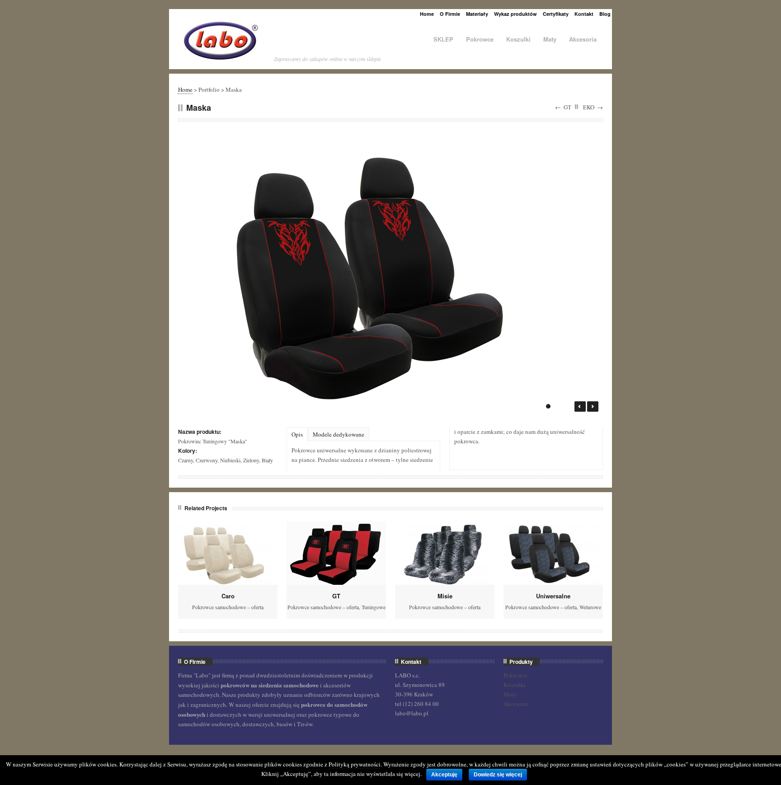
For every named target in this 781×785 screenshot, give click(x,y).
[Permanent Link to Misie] (444, 553)
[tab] (297, 434)
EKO (588, 107)
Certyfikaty (556, 13)
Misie (445, 596)
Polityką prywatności (355, 764)
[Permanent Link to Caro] (228, 553)
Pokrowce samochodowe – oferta (227, 607)
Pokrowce (480, 39)
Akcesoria (583, 39)
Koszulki (518, 39)
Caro (228, 596)
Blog (605, 13)
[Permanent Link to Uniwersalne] (553, 553)
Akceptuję (444, 774)
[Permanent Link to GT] (336, 553)
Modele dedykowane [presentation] (338, 434)
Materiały (477, 13)
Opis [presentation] (297, 434)
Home (427, 13)
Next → (592, 406)
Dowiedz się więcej (498, 774)
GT (567, 107)
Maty (549, 39)
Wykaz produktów (515, 13)
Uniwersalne (553, 596)
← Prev (580, 406)
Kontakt (583, 13)
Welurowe (590, 607)
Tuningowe (374, 607)
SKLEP (443, 39)
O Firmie (450, 13)
